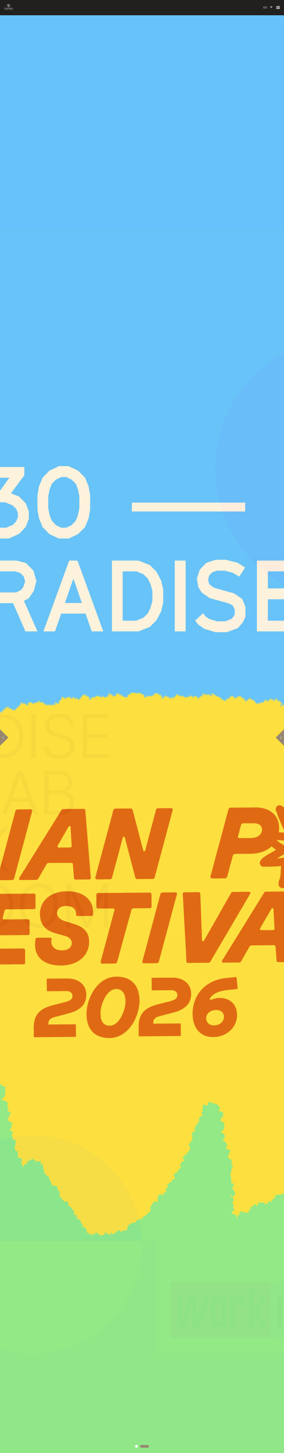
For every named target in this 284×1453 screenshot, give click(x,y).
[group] (142, 726)
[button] (4, 737)
